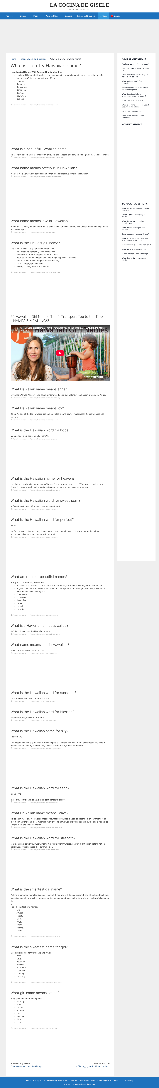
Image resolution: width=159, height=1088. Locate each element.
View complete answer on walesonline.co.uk (45, 936)
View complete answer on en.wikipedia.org (45, 490)
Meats (35, 16)
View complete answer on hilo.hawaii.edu (44, 850)
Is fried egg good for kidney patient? (93, 1066)
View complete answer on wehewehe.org (44, 439)
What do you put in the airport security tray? (134, 222)
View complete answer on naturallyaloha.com (45, 748)
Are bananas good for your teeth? (135, 64)
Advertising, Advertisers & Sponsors (62, 1080)
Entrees (23, 16)
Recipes (9, 16)
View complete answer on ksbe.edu (42, 701)
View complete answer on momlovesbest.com (46, 828)
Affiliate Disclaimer (87, 1080)
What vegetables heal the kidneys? (27, 1066)
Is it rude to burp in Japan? (132, 100)
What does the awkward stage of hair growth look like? (135, 76)
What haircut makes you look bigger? (133, 229)
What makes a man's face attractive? (132, 82)
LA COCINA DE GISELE (79, 5)
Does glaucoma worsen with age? (135, 234)
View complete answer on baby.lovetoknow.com (47, 157)
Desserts (69, 16)
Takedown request (19, 105)
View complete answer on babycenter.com (44, 1028)
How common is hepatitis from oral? (136, 245)
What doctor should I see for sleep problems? (135, 209)
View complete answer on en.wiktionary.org (45, 398)
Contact (116, 1080)
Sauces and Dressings (86, 16)
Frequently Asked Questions (33, 59)
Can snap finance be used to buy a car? (135, 69)
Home (13, 59)
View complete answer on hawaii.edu (43, 720)
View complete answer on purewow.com (44, 653)
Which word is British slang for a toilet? (134, 216)
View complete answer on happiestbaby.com (45, 177)
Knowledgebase (104, 1080)
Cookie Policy (127, 1080)
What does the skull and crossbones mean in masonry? (134, 95)
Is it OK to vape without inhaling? (135, 254)
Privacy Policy (39, 1080)
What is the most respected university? (133, 117)
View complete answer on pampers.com (44, 105)
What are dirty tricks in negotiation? (136, 249)
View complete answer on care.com (42, 232)
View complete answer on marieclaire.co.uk (45, 272)
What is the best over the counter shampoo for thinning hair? (135, 239)
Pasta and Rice (52, 16)
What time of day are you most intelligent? (134, 259)
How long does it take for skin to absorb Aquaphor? (135, 89)
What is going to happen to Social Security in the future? (135, 106)
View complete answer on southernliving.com (45, 982)
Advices (103, 16)
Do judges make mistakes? (132, 111)
